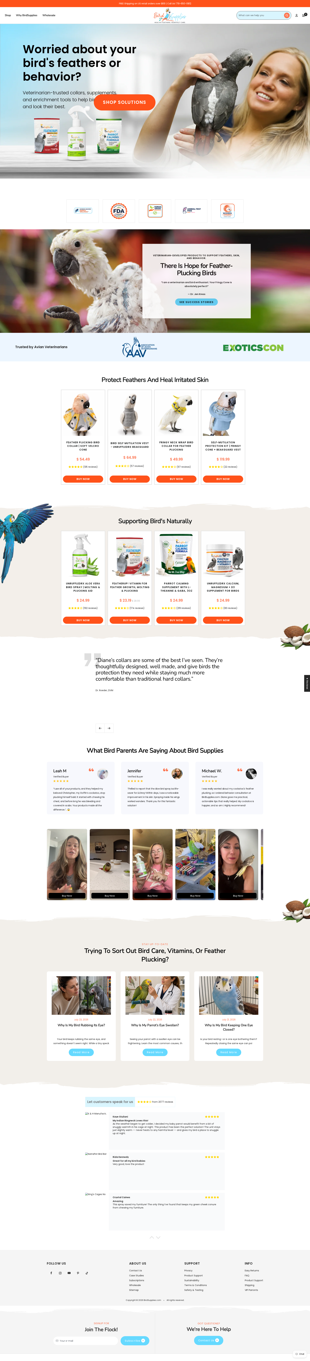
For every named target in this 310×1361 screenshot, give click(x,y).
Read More (81, 1052)
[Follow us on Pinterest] (77, 1273)
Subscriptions (136, 1280)
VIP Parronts (251, 1290)
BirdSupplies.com (152, 1300)
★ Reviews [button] (307, 683)
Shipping (249, 1285)
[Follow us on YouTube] (69, 1273)
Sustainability (191, 1280)
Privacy (188, 1270)
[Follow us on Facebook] (51, 1273)
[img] (144, 1102)
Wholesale (48, 15)
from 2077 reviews (162, 1101)
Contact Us (135, 1270)
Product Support (193, 1275)
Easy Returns (252, 1270)
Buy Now (83, 479)
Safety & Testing (193, 1290)
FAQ (247, 1275)
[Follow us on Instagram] (60, 1273)
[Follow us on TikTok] (86, 1273)
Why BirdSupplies (26, 15)
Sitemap (134, 1290)
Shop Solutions (124, 102)
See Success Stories (196, 302)
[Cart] (303, 15)
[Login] (296, 15)
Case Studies (136, 1275)
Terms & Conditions (195, 1285)
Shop (8, 15)
